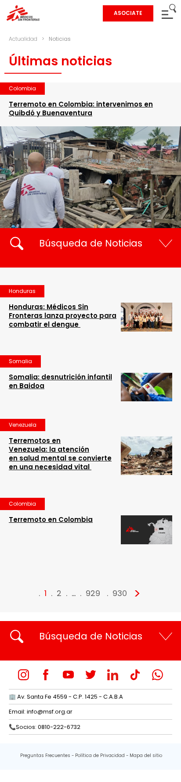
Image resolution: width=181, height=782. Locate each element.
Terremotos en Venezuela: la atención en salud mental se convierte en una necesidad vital (60, 453)
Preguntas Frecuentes (45, 755)
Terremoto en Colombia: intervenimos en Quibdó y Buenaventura (81, 109)
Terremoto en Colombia (51, 519)
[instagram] (23, 674)
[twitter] (90, 674)
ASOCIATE (128, 13)
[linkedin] (112, 674)
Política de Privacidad (100, 755)
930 (119, 593)
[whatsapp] (157, 674)
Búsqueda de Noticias (90, 243)
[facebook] (45, 674)
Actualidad (23, 39)
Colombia (22, 88)
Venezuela (22, 424)
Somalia (20, 361)
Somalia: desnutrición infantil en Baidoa (60, 381)
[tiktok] (135, 674)
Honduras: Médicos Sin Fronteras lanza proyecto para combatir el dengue (62, 315)
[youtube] (68, 674)
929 (93, 593)
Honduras (22, 291)
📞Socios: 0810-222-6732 (44, 727)
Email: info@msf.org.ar (40, 711)
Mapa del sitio (146, 755)
